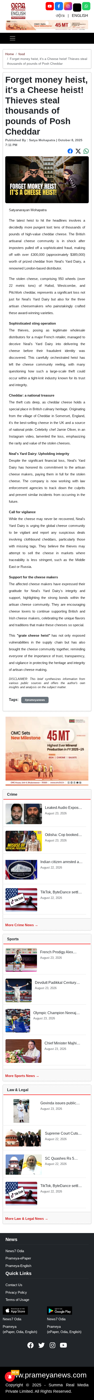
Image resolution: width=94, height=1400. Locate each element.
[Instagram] (68, 6)
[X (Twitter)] (77, 7)
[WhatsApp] (86, 6)
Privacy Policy (16, 1292)
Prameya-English (18, 1266)
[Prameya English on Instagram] (52, 1345)
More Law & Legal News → (26, 1219)
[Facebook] (59, 6)
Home (9, 54)
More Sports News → (22, 1076)
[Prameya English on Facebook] (30, 1345)
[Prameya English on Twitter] (41, 1345)
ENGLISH (80, 16)
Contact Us (13, 1285)
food (21, 54)
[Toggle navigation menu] (12, 38)
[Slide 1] (47, 23)
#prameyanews (35, 700)
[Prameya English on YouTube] (63, 1345)
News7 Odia (14, 1251)
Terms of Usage (17, 1300)
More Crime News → (21, 925)
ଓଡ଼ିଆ (60, 16)
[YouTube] (50, 6)
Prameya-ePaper (18, 1258)
